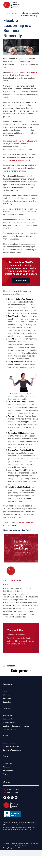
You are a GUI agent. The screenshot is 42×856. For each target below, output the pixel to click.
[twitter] (8, 797)
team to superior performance (24, 72)
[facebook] (4, 797)
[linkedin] (16, 797)
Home (8, 13)
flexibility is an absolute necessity (17, 160)
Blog (16, 13)
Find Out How (21, 280)
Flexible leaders (10, 220)
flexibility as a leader (25, 141)
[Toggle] (35, 5)
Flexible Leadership (26, 522)
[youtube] (12, 797)
